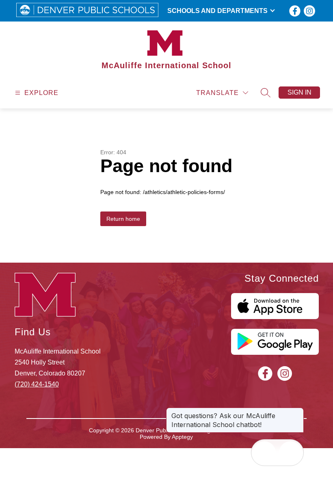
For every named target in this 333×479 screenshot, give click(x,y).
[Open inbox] (264, 452)
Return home (123, 219)
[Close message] (297, 411)
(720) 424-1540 (37, 384)
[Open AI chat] (290, 452)
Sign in (299, 92)
